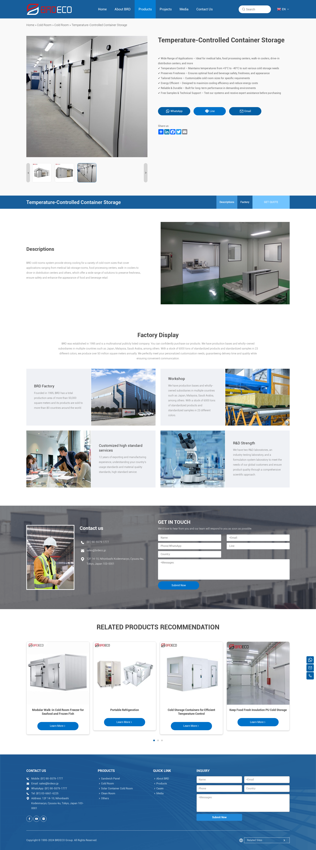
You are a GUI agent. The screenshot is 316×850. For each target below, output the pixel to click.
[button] (28, 172)
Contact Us (204, 9)
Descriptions (227, 202)
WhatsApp (177, 111)
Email (247, 111)
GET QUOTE (271, 202)
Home (102, 9)
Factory (244, 202)
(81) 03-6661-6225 (47, 793)
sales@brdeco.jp (96, 550)
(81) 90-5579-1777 (98, 542)
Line (212, 111)
